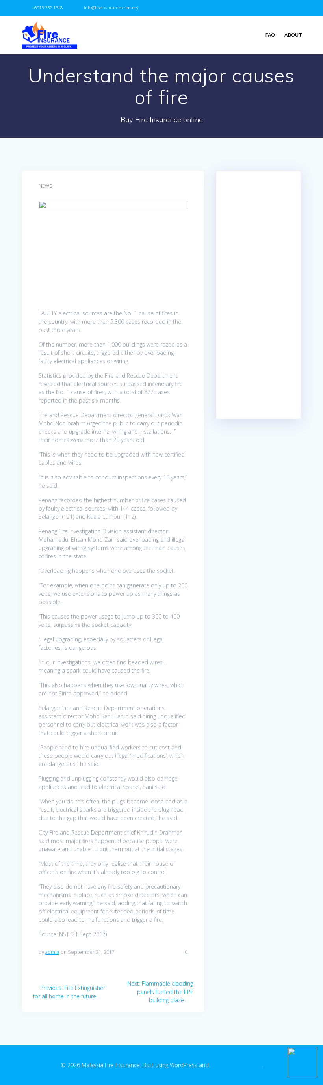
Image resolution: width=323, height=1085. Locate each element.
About (293, 35)
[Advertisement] (258, 295)
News (45, 186)
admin (52, 952)
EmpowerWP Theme (236, 1065)
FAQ (270, 35)
